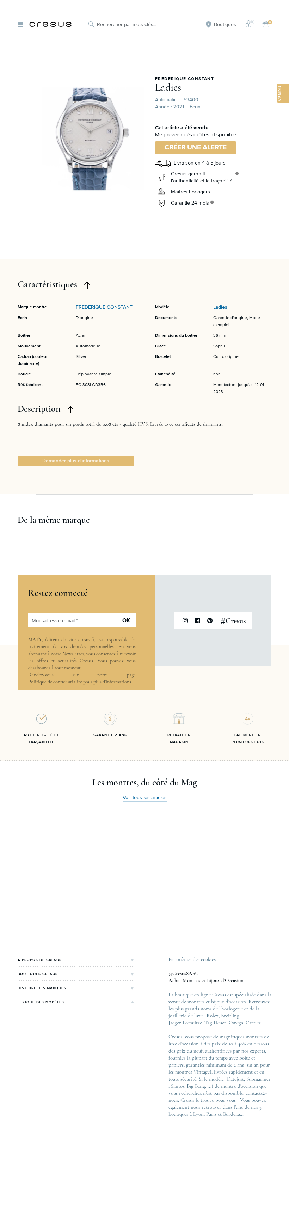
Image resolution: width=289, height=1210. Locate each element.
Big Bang (196, 1086)
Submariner (258, 1079)
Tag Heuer (215, 1022)
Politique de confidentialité (55, 682)
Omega (236, 1022)
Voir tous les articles (145, 797)
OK (126, 620)
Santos (177, 1086)
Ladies (168, 87)
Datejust (235, 1079)
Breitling (230, 1015)
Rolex (213, 1015)
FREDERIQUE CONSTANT (184, 79)
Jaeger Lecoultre (185, 1022)
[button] (76, 461)
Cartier (253, 1022)
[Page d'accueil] (50, 24)
